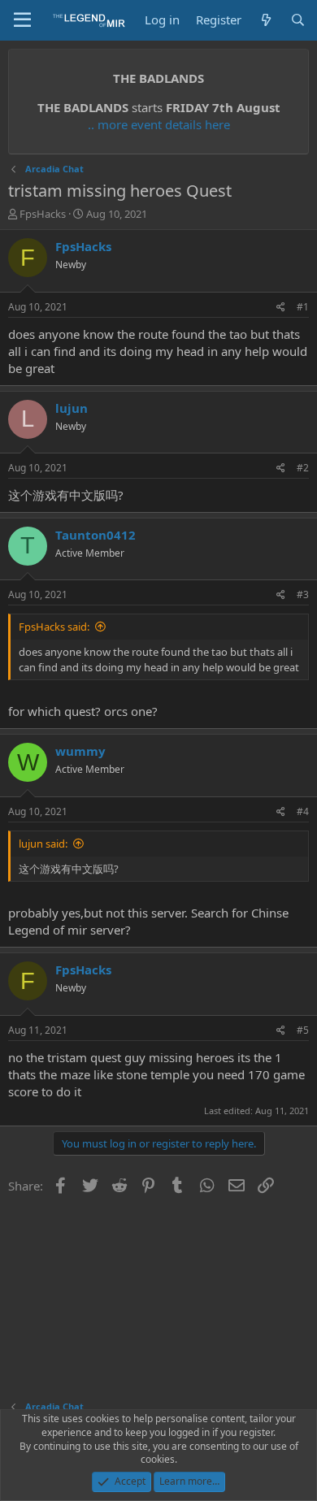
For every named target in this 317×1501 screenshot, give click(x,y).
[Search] (298, 20)
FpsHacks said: (54, 626)
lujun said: (43, 843)
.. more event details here (159, 124)
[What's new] (265, 20)
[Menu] (22, 20)
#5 (303, 1030)
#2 (303, 468)
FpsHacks (43, 213)
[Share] (281, 307)
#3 (303, 594)
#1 (303, 307)
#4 (303, 811)
